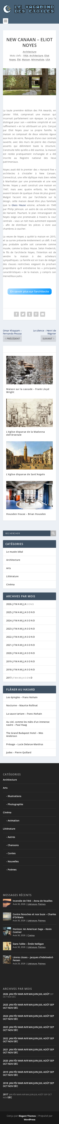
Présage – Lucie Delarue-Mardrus (24, 744)
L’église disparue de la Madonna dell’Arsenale (25, 433)
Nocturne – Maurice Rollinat (22, 705)
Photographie (15, 804)
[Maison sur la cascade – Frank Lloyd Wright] (29, 370)
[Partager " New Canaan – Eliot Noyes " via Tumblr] (29, 314)
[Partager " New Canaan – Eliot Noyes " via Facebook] (16, 314)
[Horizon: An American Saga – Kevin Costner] (7, 931)
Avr (26, 994)
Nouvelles (13, 861)
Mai (31, 994)
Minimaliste (37, 59)
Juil (41, 994)
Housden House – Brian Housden (26, 514)
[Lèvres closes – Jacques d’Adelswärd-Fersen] (7, 959)
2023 (8, 628)
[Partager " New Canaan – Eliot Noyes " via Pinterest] (36, 314)
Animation (13, 820)
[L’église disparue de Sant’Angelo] (29, 455)
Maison (26, 59)
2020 (8, 653)
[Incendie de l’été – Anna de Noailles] (7, 903)
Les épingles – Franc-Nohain (22, 697)
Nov (10, 1007)
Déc (16, 1007)
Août (46, 994)
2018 (8, 669)
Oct (5, 1007)
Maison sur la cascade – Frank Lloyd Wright (27, 390)
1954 (25, 55)
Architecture (29, 51)
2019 (8, 661)
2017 (8, 677)
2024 (8, 620)
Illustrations (14, 796)
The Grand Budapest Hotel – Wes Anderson (24, 734)
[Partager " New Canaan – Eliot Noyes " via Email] (42, 314)
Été (19, 59)
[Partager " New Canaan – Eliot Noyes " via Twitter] (23, 314)
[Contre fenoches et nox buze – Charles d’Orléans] (7, 916)
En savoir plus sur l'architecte (29, 291)
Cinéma (10, 584)
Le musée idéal (14, 551)
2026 (8, 604)
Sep (52, 1004)
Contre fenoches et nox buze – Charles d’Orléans (34, 916)
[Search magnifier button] (53, 533)
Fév (16, 994)
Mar (20, 994)
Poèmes (12, 869)
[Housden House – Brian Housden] (29, 495)
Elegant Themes (27, 1115)
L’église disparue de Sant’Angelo (25, 474)
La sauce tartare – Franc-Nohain (24, 713)
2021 (8, 644)
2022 (8, 636)
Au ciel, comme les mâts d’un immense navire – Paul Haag (27, 723)
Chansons (13, 845)
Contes (12, 853)
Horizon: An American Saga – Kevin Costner (32, 930)
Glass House (19, 205)
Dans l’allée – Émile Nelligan (28, 943)
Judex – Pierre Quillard (18, 752)
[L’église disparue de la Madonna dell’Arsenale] (29, 413)
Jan (11, 994)
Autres (11, 837)
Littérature (12, 576)
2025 (8, 612)
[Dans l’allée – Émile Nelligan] (7, 946)
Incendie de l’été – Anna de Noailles (32, 900)
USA (48, 59)
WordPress (29, 1119)
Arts (8, 568)
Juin (35, 994)
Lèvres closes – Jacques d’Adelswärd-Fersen (33, 959)
